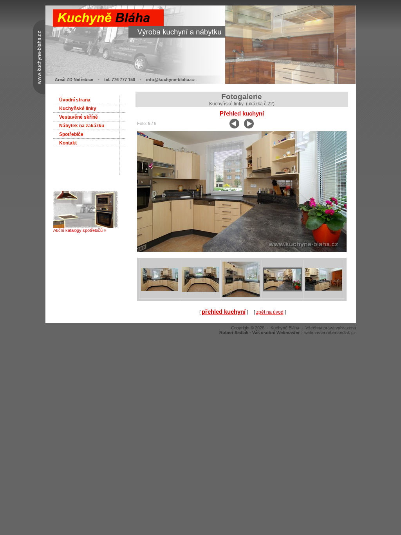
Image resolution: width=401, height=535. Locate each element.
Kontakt (68, 143)
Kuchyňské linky (77, 108)
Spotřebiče (71, 134)
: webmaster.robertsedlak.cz (287, 332)
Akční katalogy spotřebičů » (79, 230)
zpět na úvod (270, 312)
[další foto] (249, 127)
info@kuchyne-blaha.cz (170, 79)
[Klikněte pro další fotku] (242, 250)
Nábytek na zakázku (81, 125)
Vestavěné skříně (78, 117)
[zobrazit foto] (159, 290)
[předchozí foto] (234, 127)
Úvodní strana (74, 100)
